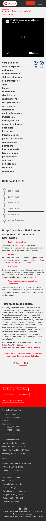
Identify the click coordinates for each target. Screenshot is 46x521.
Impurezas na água (11, 477)
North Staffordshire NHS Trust (16, 450)
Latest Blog (8, 481)
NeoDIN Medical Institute (14, 447)
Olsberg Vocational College (15, 453)
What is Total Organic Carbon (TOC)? (12, 486)
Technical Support (8, 395)
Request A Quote (22, 389)
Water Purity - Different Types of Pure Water (13, 499)
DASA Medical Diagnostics (14, 443)
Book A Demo (23, 395)
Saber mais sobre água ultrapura (17, 463)
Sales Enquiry (7, 389)
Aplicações (8, 474)
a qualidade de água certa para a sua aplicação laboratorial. (23, 261)
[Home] (9, 3)
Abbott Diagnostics (11, 440)
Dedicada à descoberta (17, 242)
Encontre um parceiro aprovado (12, 400)
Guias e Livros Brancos (13, 467)
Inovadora (12, 254)
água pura (18, 248)
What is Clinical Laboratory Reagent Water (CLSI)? (14, 493)
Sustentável (12, 266)
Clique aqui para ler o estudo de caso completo (21, 347)
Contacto (31, 3)
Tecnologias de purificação (14, 470)
